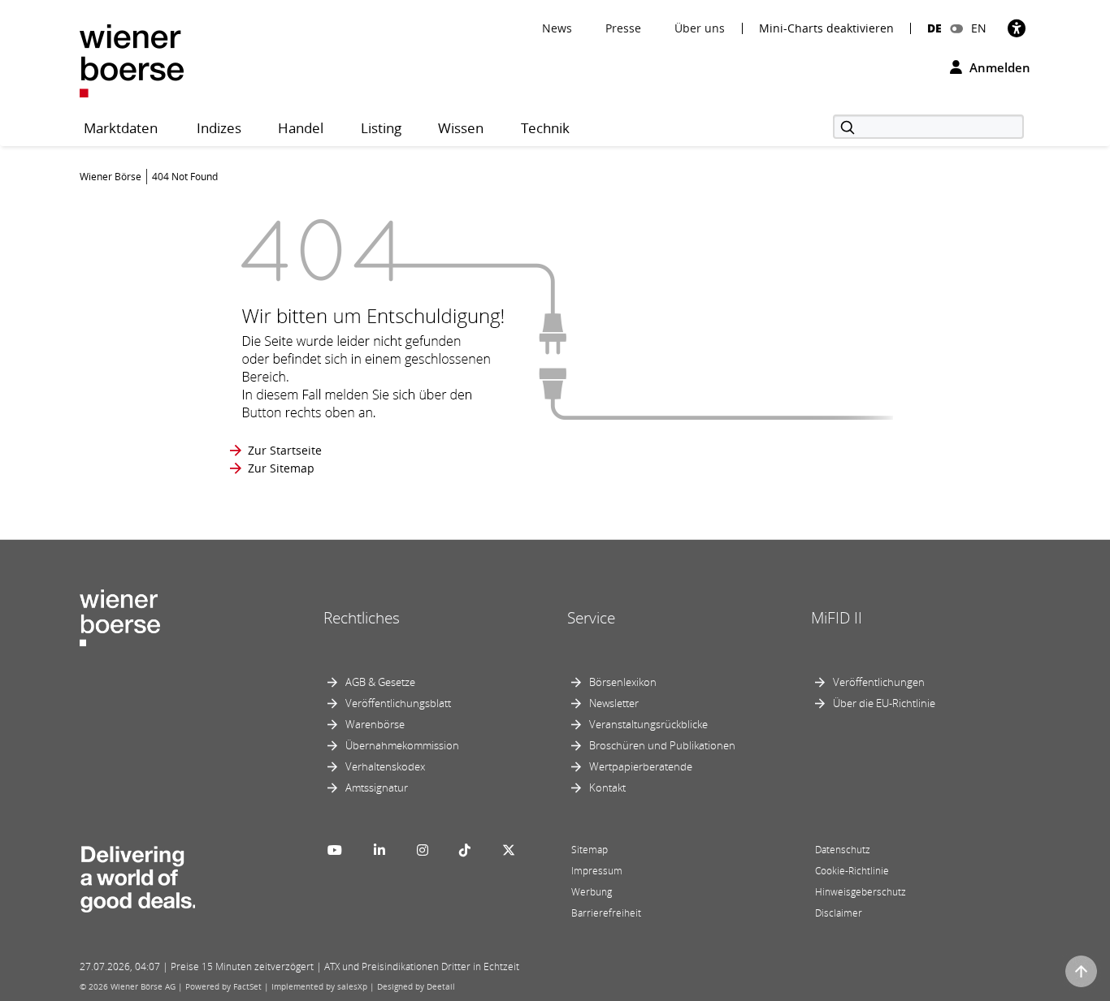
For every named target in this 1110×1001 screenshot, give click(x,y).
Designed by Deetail (416, 986)
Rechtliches (361, 617)
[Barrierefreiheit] (1016, 28)
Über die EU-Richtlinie (884, 703)
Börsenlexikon (623, 682)
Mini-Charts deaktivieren (826, 28)
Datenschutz (842, 849)
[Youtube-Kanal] (334, 850)
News (557, 28)
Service (591, 617)
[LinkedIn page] (379, 850)
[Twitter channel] (508, 850)
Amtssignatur (376, 787)
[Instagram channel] (422, 850)
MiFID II (836, 617)
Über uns (699, 28)
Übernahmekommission (402, 745)
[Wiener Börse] (132, 59)
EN (978, 28)
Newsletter (614, 703)
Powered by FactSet (223, 986)
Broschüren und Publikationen (662, 745)
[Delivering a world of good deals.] (137, 875)
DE (934, 28)
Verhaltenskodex (385, 766)
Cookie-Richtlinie (852, 871)
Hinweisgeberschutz (860, 892)
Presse (623, 28)
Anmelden (998, 67)
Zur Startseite (285, 450)
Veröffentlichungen (879, 682)
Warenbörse (375, 724)
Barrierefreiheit (606, 913)
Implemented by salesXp (319, 986)
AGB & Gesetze (380, 682)
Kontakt (607, 787)
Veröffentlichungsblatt (398, 703)
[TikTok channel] (464, 850)
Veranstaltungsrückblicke (648, 724)
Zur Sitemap (281, 468)
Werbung (591, 892)
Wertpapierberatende (640, 766)
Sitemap (589, 849)
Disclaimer (838, 913)
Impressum (596, 871)
